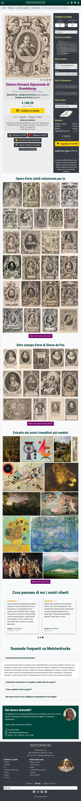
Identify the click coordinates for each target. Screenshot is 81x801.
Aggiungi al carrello (68, 143)
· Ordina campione (34, 775)
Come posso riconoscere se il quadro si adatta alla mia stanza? (31, 682)
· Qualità (31, 767)
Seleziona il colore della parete (29, 140)
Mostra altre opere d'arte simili (40, 336)
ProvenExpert (18, 629)
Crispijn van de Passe (27, 95)
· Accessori (32, 772)
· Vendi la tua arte (34, 765)
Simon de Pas (36, 8)
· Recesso (6, 772)
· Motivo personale (34, 762)
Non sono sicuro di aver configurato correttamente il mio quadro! (31, 696)
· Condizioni (7, 765)
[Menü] (2, 3)
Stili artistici (11, 8)
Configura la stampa (29, 110)
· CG (5, 767)
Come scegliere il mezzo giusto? (19, 689)
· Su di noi (6, 777)
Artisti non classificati (23, 8)
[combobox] (66, 32)
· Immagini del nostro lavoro (37, 770)
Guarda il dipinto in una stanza (29, 145)
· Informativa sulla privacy (11, 770)
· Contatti (6, 762)
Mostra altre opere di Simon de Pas (40, 424)
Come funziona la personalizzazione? (20, 658)
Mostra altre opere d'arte (40, 582)
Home (4, 8)
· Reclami (6, 775)
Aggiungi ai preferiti (39, 135)
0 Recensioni (32, 149)
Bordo (56, 29)
